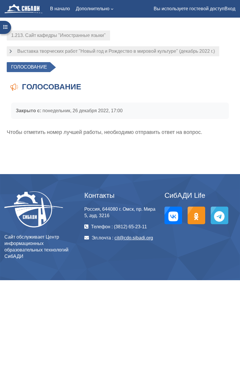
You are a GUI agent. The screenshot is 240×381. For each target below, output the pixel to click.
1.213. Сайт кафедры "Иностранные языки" (58, 35)
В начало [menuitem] (60, 8)
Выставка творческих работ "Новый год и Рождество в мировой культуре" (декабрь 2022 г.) (116, 51)
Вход (229, 8)
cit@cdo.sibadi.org (133, 237)
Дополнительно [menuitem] (92, 8)
